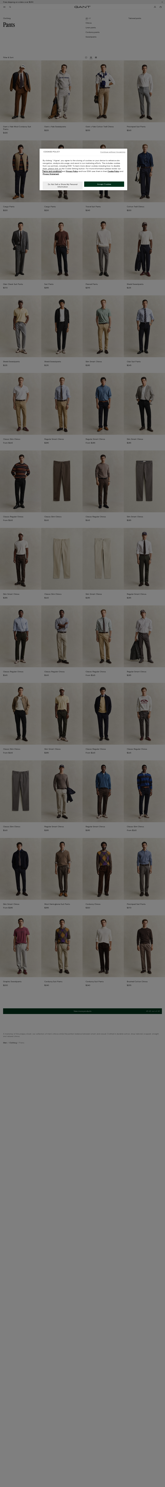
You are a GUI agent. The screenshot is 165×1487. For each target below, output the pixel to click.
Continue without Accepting (112, 152)
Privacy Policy (72, 171)
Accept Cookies (104, 184)
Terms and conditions (52, 171)
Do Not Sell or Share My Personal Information (62, 185)
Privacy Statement (51, 174)
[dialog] (83, 169)
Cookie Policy (113, 171)
